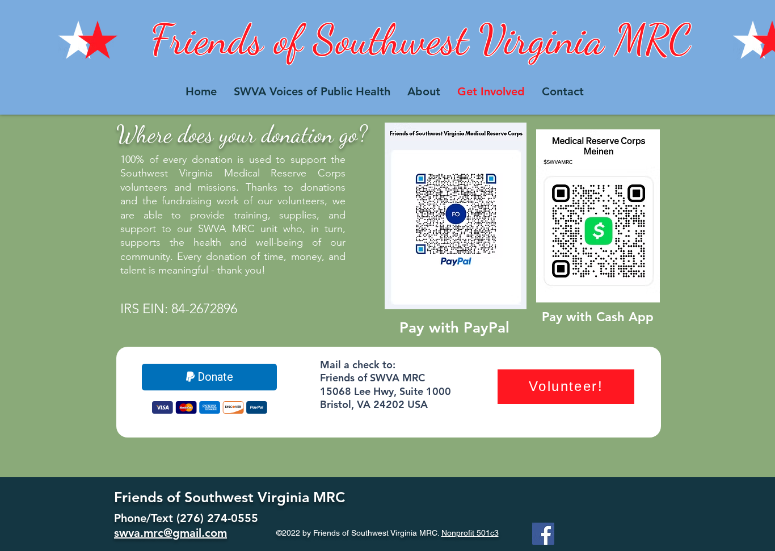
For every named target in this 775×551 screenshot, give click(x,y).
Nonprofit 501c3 (470, 532)
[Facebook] (543, 534)
